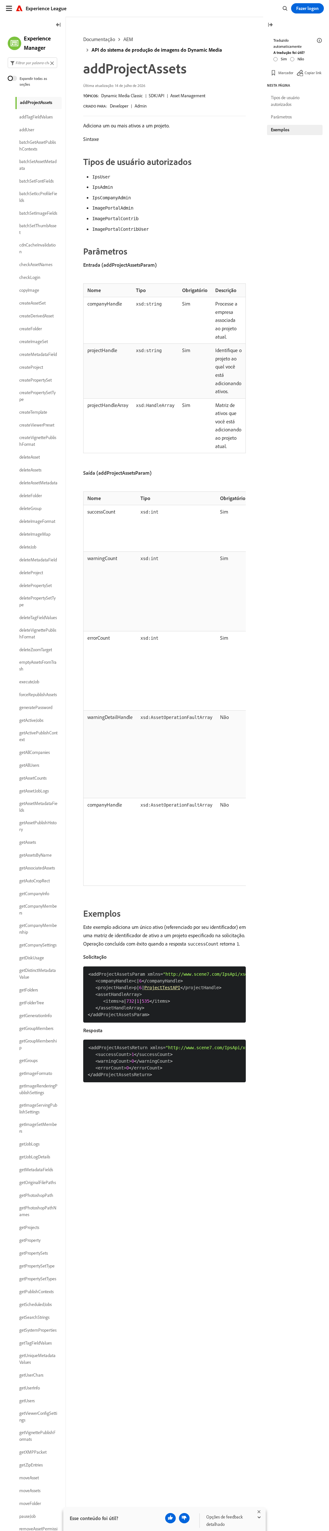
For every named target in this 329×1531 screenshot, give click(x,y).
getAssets (27, 842)
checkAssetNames (35, 264)
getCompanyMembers (38, 909)
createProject (31, 367)
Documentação (99, 39)
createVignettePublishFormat (37, 441)
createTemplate (33, 412)
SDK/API (156, 96)
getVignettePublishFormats (37, 1436)
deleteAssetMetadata (38, 483)
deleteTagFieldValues (38, 617)
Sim (284, 58)
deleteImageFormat (37, 521)
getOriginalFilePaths (37, 1182)
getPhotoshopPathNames (37, 1211)
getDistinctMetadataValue (37, 973)
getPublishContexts (36, 1291)
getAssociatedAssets (37, 868)
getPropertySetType (37, 1266)
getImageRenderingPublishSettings (38, 1089)
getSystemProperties (38, 1330)
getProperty (29, 1240)
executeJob (29, 682)
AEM (128, 39)
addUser (26, 130)
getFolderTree (31, 1003)
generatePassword (35, 707)
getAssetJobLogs (34, 791)
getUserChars (31, 1375)
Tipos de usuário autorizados (285, 101)
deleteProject (31, 572)
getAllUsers (29, 765)
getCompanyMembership (38, 928)
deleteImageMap (34, 534)
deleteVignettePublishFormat (37, 633)
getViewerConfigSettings (38, 1416)
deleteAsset (29, 457)
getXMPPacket (33, 1452)
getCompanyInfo (34, 893)
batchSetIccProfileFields (38, 197)
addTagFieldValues (36, 117)
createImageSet (33, 341)
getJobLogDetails (34, 1157)
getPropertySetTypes (37, 1279)
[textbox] (32, 62)
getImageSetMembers (38, 1127)
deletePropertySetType (37, 601)
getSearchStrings (34, 1317)
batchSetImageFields (38, 213)
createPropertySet (35, 380)
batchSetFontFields (36, 181)
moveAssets (29, 1490)
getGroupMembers (36, 1028)
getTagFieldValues (35, 1343)
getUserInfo (29, 1388)
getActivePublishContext (38, 736)
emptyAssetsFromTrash (38, 665)
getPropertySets (33, 1253)
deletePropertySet (35, 585)
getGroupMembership (38, 1044)
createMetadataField (38, 354)
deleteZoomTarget (35, 650)
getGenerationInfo (35, 1015)
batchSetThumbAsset (38, 229)
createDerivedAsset (36, 316)
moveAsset (29, 1478)
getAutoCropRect (34, 881)
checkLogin (29, 277)
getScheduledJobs (35, 1304)
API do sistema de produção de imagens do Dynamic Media (157, 50)
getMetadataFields (36, 1169)
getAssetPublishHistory (38, 826)
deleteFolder (30, 495)
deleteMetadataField (38, 560)
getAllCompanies (34, 752)
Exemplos (280, 130)
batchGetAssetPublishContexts (37, 145)
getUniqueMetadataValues (37, 1359)
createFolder (30, 329)
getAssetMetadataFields (38, 806)
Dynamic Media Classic (122, 96)
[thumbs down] (184, 1518)
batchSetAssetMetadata (38, 165)
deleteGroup (30, 508)
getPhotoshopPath (36, 1195)
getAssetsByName (35, 855)
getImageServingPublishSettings (38, 1108)
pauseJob (27, 1516)
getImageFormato (35, 1073)
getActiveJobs (31, 720)
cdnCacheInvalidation (37, 248)
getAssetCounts (33, 778)
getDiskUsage (31, 958)
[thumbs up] (170, 1518)
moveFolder (30, 1503)
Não (301, 58)
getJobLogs (29, 1144)
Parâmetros (281, 117)
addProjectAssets (36, 102)
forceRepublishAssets (38, 694)
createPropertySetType (37, 396)
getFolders (28, 990)
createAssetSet (32, 303)
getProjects (29, 1227)
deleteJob (27, 547)
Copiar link (313, 72)
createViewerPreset (36, 425)
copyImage (29, 290)
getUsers (27, 1401)
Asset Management (187, 96)
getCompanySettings (38, 945)
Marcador (285, 72)
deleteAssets (30, 470)
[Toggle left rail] (58, 25)
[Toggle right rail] (270, 25)
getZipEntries (31, 1465)
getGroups (28, 1060)
